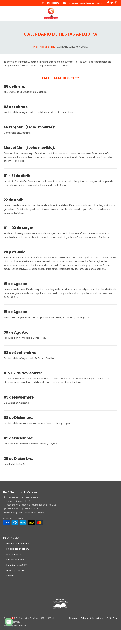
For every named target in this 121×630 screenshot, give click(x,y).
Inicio (35, 47)
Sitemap (73, 618)
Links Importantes (15, 570)
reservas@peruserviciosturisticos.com (85, 3)
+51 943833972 (52, 3)
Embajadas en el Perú (17, 548)
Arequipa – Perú (47, 47)
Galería (10, 575)
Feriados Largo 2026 (16, 564)
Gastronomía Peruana (17, 543)
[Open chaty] (9, 622)
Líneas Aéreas (13, 554)
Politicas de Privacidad (92, 618)
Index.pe (22, 625)
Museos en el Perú (15, 559)
